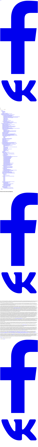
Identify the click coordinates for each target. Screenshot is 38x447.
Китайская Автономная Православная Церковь (8, 164)
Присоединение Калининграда (6, 121)
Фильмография (5, 174)
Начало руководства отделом (5, 123)
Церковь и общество (4, 139)
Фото (1, 188)
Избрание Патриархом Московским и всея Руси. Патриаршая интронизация (9, 143)
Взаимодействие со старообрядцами (5, 132)
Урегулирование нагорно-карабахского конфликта (8, 170)
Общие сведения (5, 136)
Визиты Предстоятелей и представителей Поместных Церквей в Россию (10, 156)
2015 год (4, 179)
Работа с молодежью (5, 119)
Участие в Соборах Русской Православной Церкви (7, 172)
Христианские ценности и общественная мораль (7, 171)
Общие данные (3, 111)
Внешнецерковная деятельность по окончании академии (6, 113)
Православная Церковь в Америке (7, 163)
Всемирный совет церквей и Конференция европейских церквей (10, 131)
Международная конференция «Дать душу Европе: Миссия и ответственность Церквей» (17, 331)
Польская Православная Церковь (7, 162)
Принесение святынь (6, 154)
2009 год (4, 176)
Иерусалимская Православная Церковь (7, 158)
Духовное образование (6, 147)
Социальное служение (6, 148)
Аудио (4, 175)
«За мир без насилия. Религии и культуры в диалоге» (23, 332)
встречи (23, 329)
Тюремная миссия (5, 149)
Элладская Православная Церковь (7, 161)
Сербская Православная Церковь (7, 159)
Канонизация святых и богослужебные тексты (8, 145)
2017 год (4, 180)
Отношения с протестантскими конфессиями (8, 167)
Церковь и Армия (5, 120)
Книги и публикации (4, 173)
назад (0, 0)
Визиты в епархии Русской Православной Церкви (7, 138)
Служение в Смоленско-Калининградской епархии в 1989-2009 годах (10, 122)
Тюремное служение (5, 118)
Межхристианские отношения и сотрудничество (7, 165)
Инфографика (3, 151)
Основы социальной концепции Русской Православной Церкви (8, 124)
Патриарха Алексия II (24, 324)
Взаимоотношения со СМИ (5, 141)
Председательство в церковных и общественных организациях (8, 181)
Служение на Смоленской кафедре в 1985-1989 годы (9, 115)
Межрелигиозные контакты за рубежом (7, 169)
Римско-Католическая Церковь (6, 130)
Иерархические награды (6, 182)
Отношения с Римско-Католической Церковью (8, 166)
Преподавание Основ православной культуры (6, 125)
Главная (2, 110)
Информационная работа (6, 150)
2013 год (4, 178)
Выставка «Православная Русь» (5, 140)
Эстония (4, 137)
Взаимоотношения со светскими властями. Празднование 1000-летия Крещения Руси (12, 116)
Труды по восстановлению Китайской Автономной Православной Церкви (9, 134)
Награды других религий (4, 186)
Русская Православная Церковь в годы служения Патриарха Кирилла (9, 144)
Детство (3, 112)
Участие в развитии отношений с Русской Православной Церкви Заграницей (9, 135)
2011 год (4, 177)
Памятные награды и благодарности (7, 185)
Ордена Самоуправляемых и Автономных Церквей (8, 183)
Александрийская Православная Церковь (7, 157)
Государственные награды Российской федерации (8, 187)
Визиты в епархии (5, 153)
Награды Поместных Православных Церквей (6, 184)
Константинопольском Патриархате (18, 318)
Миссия (4, 146)
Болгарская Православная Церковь (7, 160)
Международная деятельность (5, 133)
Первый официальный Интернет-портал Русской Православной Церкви (9, 142)
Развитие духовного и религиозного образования (8, 117)
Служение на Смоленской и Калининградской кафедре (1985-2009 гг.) (8, 114)
